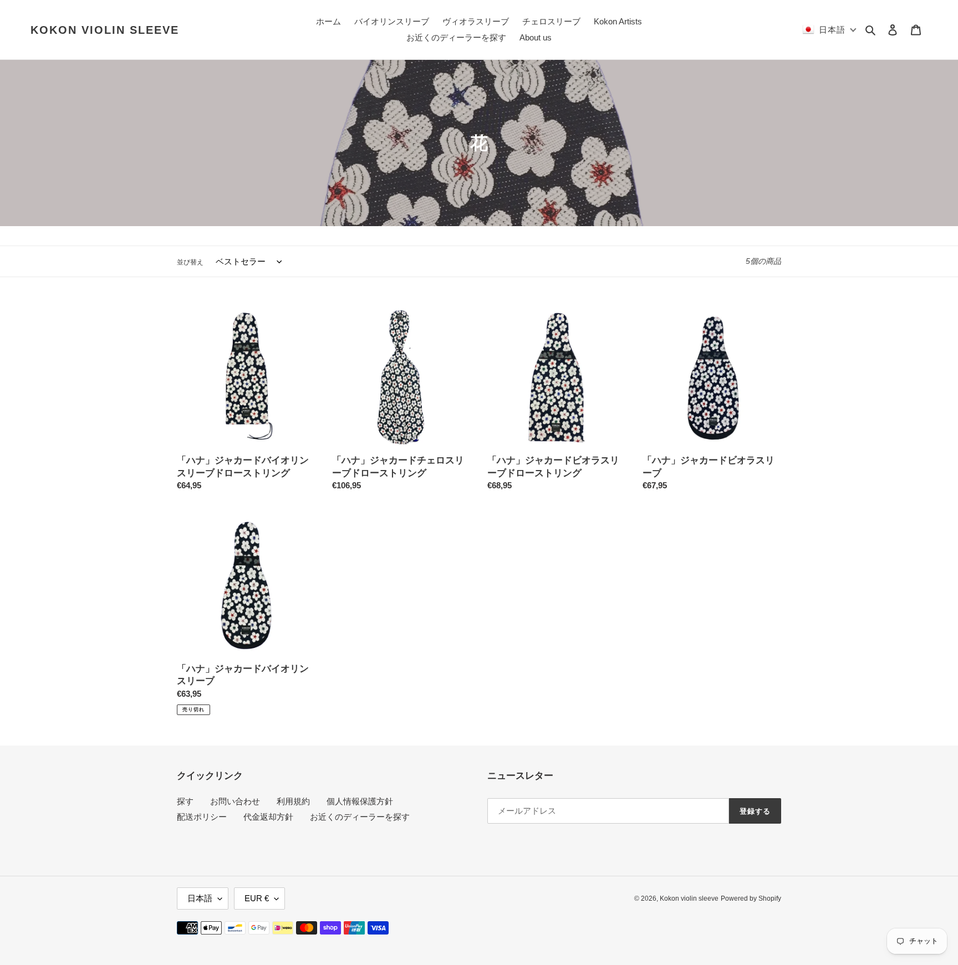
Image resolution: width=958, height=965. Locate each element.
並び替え (190, 262)
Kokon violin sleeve (104, 30)
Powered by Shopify (751, 898)
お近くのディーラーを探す (360, 816)
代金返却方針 (268, 816)
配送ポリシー (202, 816)
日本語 (199, 898)
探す (185, 801)
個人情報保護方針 (360, 801)
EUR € (256, 898)
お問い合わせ (235, 801)
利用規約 (293, 801)
